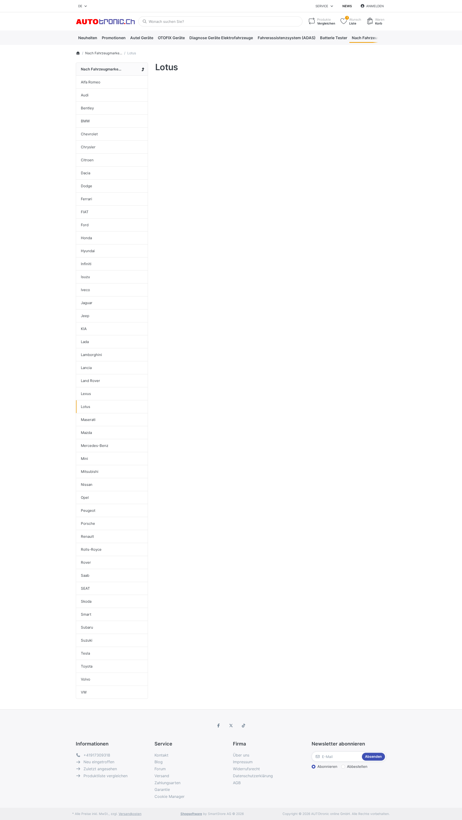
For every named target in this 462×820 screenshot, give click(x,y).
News (347, 6)
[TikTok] (243, 725)
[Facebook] (218, 725)
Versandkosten (130, 814)
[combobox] (83, 6)
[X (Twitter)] (231, 725)
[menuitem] (87, 38)
